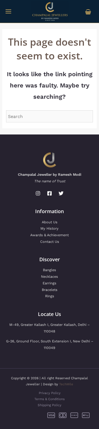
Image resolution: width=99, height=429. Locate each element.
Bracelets (49, 290)
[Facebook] (49, 193)
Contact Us (49, 242)
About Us (49, 222)
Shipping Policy (49, 405)
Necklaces (49, 276)
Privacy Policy (50, 393)
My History (49, 228)
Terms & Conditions (49, 399)
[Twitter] (61, 193)
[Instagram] (37, 193)
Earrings (49, 283)
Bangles (49, 270)
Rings (49, 296)
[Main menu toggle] (8, 11)
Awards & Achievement (49, 235)
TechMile (66, 384)
